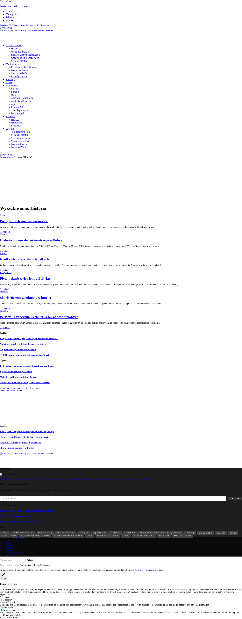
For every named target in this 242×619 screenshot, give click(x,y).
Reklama (10, 17)
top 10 (126, 535)
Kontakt (10, 20)
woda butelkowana (23, 533)
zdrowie (190, 533)
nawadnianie (9, 535)
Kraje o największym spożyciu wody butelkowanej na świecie (29, 338)
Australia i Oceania (21, 101)
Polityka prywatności (15, 552)
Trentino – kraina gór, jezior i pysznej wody (20, 442)
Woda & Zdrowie (20, 51)
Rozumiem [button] (158, 570)
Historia (15, 48)
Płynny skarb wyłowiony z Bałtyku (25, 278)
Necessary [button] (4, 597)
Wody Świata (12, 85)
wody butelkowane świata (35, 535)
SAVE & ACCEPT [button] (8, 617)
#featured (130, 533)
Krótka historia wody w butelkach (24, 259)
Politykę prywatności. (144, 570)
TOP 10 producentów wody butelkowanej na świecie (25, 355)
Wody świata (5, 272)
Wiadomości (12, 64)
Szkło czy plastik (19, 134)
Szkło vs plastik (19, 60)
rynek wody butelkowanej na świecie (160, 533)
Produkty (16, 125)
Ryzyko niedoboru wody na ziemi (16, 371)
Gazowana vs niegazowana (25, 57)
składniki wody (182, 535)
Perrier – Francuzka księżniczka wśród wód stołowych (39, 317)
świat (233, 533)
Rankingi (10, 79)
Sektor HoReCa (19, 73)
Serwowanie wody (20, 138)
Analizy (9, 82)
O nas (9, 11)
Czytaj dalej (5, 232)
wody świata (45, 533)
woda (5, 533)
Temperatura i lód (20, 131)
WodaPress (18, 538)
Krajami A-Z (17, 107)
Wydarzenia (17, 122)
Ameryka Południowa (22, 97)
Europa (15, 91)
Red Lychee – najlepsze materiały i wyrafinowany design (27, 366)
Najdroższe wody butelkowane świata (18, 349)
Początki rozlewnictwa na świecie (24, 221)
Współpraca (12, 14)
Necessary (7, 600)
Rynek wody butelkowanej (24, 67)
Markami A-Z (17, 113)
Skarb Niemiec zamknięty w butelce (26, 297)
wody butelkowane (144, 535)
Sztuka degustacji (20, 141)
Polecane (10, 116)
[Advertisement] (121, 183)
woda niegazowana (107, 535)
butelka (221, 533)
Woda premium (19, 70)
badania (115, 533)
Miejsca (15, 119)
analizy (83, 533)
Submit (30, 560)
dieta (90, 535)
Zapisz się (234, 498)
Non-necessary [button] (6, 607)
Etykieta (10, 128)
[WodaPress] (6, 28)
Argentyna (22, 110)
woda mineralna (66, 533)
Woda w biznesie (20, 144)
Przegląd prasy (19, 76)
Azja (13, 104)
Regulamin (10, 550)
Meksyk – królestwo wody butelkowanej (19, 377)
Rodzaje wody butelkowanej (25, 54)
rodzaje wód (99, 533)
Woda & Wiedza (14, 45)
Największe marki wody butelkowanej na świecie (23, 344)
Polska (14, 88)
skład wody (205, 533)
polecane (164, 535)
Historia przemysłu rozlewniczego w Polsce (31, 240)
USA (13, 94)
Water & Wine (18, 147)
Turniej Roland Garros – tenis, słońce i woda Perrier (25, 382)
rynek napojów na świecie (68, 535)
